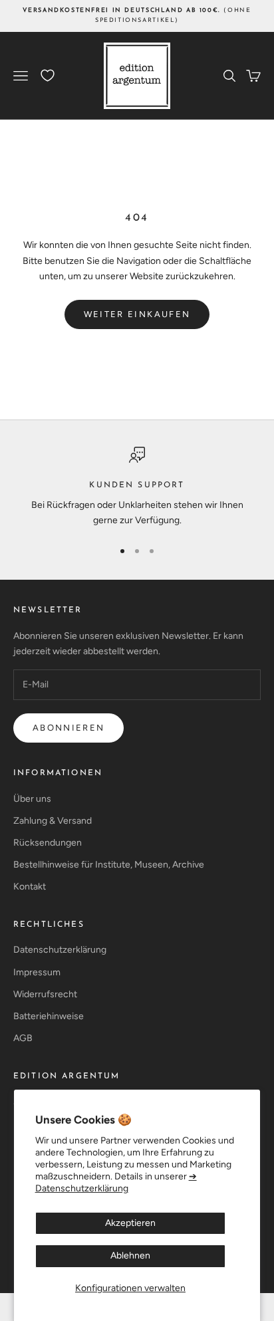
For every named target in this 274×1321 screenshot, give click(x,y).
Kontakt (29, 886)
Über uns (32, 798)
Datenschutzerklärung (59, 949)
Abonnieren (68, 728)
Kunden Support (136, 485)
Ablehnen (130, 1255)
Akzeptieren (130, 1223)
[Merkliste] (47, 75)
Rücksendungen (47, 842)
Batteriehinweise (48, 1016)
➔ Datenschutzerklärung (116, 1182)
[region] (137, 488)
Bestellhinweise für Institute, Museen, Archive (108, 864)
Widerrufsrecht (45, 994)
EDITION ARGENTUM (66, 1076)
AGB (23, 1038)
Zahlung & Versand (52, 820)
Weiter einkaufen (137, 314)
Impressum (37, 972)
